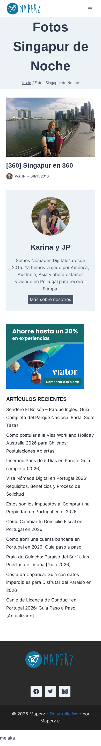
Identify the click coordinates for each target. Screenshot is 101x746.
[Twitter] (50, 691)
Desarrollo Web (65, 713)
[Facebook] (36, 691)
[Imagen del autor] (9, 176)
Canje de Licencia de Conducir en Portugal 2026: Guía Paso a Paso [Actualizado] (41, 607)
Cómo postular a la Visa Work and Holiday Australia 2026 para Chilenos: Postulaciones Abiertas (50, 443)
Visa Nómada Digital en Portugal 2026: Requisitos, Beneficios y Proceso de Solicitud (47, 486)
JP (23, 176)
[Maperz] (24, 9)
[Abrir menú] (90, 9)
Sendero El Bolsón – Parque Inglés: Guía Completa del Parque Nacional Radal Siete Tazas (50, 417)
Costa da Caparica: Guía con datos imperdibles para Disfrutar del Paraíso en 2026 (48, 582)
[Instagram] (64, 691)
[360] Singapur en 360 (39, 165)
